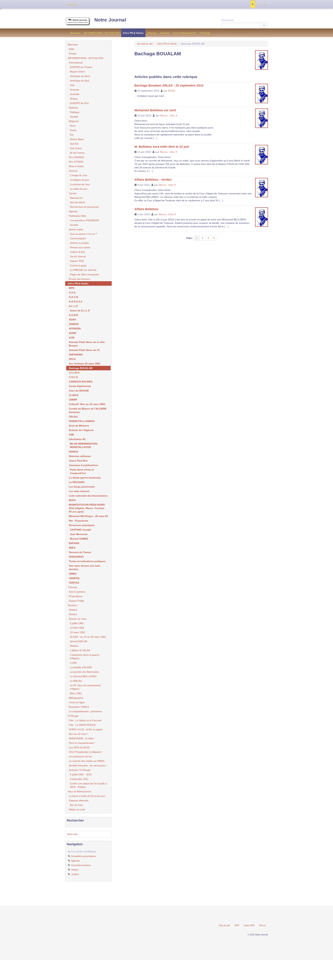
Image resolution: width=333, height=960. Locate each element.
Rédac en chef (77, 809)
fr (253, 4)
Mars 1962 (76, 693)
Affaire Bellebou (146, 209)
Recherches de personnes (84, 206)
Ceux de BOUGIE (79, 390)
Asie (72, 85)
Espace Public (76, 600)
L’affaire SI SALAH (80, 650)
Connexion (72, 4)
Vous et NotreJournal (184, 33)
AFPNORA (75, 328)
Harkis (74, 869)
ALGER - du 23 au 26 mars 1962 (88, 636)
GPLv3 (262, 925)
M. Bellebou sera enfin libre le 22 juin (161, 146)
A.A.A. (72, 292)
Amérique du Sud (79, 80)
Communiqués (78, 238)
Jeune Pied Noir (78, 460)
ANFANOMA (76, 354)
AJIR (71, 337)
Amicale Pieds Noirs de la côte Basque (87, 344)
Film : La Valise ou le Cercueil (85, 720)
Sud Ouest (76, 148)
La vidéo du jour (79, 188)
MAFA (72, 500)
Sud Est (74, 143)
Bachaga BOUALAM (80, 368)
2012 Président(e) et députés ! (85, 752)
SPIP (236, 925)
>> (264, 25)
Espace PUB (77, 261)
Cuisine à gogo (78, 265)
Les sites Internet (79, 491)
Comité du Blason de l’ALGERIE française (87, 410)
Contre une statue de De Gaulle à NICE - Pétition (88, 785)
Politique (74, 112)
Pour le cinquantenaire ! (82, 743)
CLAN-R (73, 395)
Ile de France (77, 152)
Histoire (73, 609)
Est (71, 134)
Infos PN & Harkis (133, 33)
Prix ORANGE (76, 157)
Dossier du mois (78, 618)
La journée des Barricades (84, 671)
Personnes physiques (82, 525)
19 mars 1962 (77, 632)
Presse (72, 53)
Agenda (73, 211)
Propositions (75, 596)
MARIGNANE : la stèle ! (82, 738)
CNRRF (73, 399)
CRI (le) (73, 416)
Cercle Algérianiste (80, 386)
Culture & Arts (77, 252)
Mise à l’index (76, 166)
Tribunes (152, 33)
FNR (71, 434)
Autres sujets (76, 229)
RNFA (72, 547)
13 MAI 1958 (77, 627)
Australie (74, 94)
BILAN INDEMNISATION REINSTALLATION (83, 445)
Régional (74, 121)
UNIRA (72, 573)
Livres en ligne (77, 702)
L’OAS (73, 662)
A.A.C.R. (74, 297)
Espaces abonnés (78, 800)
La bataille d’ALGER (81, 667)
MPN (71, 288)
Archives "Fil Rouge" (80, 770)
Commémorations (81, 865)
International (76, 62)
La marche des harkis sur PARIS (86, 761)
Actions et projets (79, 243)
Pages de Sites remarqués (84, 274)
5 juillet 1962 (77, 623)
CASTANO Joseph (80, 529)
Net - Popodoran (78, 520)
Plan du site (224, 925)
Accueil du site (145, 43)
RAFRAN (74, 543)
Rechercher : (228, 20)
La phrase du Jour (80, 184)
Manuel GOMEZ (79, 538)
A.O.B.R (73, 315)
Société (74, 116)
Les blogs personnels (82, 486)
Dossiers (165, 33)
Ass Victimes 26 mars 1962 (84, 363)
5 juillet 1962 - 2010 (81, 774)
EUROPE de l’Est (79, 103)
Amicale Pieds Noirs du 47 (84, 350)
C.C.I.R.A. (74, 372)
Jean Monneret (79, 534)
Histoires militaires (80, 456)
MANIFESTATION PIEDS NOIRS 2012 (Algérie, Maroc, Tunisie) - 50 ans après (87, 508)
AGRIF (72, 333)
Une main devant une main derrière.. (84, 567)
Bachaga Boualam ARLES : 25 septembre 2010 (168, 85)
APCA (72, 359)
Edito (71, 49)
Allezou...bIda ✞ (168, 115)
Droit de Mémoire (79, 425)
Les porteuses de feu (80, 756)
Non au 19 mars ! (78, 734)
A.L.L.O (73, 306)
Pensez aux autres (80, 247)
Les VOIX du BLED (79, 747)
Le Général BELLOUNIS (83, 676)
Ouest (73, 130)
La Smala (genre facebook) (85, 477)
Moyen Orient (77, 71)
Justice (75, 874)
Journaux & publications (83, 465)
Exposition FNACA (79, 706)
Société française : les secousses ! (88, 765)
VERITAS (74, 582)
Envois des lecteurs (79, 279)
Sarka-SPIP (249, 925)
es (258, 4)
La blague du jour (79, 179)
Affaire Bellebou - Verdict (153, 179)
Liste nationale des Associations (88, 495)
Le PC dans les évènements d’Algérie (85, 687)
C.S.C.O (73, 377)
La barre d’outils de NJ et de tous (87, 796)
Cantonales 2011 (79, 779)
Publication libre (77, 215)
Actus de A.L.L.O (80, 310)
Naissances (76, 197)
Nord (72, 125)
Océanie (74, 89)
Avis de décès (77, 202)
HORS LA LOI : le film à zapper (86, 729)
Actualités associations (83, 856)
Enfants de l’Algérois (81, 430)
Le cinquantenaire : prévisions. (86, 711)
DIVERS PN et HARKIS (82, 421)
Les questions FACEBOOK (84, 220)
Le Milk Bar (76, 680)
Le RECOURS (76, 482)
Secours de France (80, 552)
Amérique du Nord (80, 76)
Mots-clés (72, 834)
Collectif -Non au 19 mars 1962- (87, 404)
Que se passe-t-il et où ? (83, 234)
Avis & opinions (77, 591)
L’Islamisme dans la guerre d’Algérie (84, 656)
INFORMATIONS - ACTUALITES (101, 33)
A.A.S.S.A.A (75, 301)
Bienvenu (75, 33)
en (264, 4)
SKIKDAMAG (76, 556)
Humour (73, 170)
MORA (171, 90)
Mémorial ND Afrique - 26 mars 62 (88, 516)
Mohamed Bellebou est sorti (155, 110)
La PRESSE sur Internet (83, 270)
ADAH (72, 319)
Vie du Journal (78, 256)
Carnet (72, 193)
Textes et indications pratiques (87, 561)
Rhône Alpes (77, 139)
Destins (73, 614)
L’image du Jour (78, 175)
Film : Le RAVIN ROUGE (82, 725)
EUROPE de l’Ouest (81, 67)
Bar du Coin (76, 805)
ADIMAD (74, 324)
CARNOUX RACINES (80, 381)
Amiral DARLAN (78, 641)
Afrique (74, 98)
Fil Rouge (205, 33)
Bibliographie (76, 697)
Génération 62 (77, 439)
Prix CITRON (76, 161)
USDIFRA (74, 578)
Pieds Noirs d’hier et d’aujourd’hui (82, 471)
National (73, 107)
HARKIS (73, 451)
